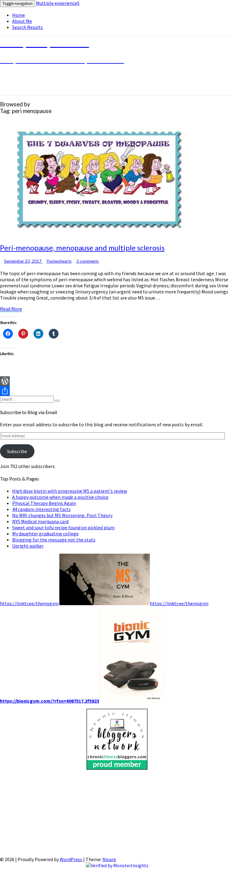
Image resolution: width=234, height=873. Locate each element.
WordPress (71, 859)
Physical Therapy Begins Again (44, 503)
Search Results (27, 27)
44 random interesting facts (41, 509)
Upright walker (28, 546)
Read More (11, 309)
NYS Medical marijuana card (40, 521)
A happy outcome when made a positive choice (60, 497)
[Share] (117, 391)
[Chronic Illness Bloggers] (117, 768)
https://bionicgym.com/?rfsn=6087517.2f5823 (49, 701)
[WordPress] (117, 381)
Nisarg (109, 859)
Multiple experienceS (58, 3)
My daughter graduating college (45, 534)
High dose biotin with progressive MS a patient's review (69, 491)
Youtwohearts (59, 261)
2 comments (87, 261)
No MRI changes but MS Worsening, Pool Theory (62, 515)
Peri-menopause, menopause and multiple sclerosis (82, 247)
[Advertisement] (117, 813)
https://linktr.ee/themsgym (29, 603)
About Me (22, 21)
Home (18, 15)
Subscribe (17, 451)
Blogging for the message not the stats (53, 540)
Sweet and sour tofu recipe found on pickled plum (63, 527)
